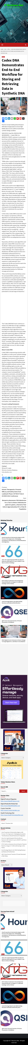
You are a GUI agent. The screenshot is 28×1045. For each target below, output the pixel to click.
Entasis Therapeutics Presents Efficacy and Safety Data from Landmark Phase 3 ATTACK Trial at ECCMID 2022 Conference (13, 491)
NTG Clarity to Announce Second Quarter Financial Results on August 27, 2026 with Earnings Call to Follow (12, 582)
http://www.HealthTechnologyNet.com (12, 815)
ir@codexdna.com (7, 472)
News (3, 56)
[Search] (26, 45)
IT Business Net (13, 5)
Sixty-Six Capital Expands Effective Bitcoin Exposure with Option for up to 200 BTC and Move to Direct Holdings (13, 561)
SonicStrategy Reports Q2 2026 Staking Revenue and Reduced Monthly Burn (12, 602)
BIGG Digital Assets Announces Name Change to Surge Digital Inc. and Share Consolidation (13, 640)
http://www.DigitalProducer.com (10, 801)
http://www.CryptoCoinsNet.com (10, 810)
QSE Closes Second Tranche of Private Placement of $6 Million (12, 621)
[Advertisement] (14, 24)
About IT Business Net (7, 823)
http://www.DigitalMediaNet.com (10, 805)
